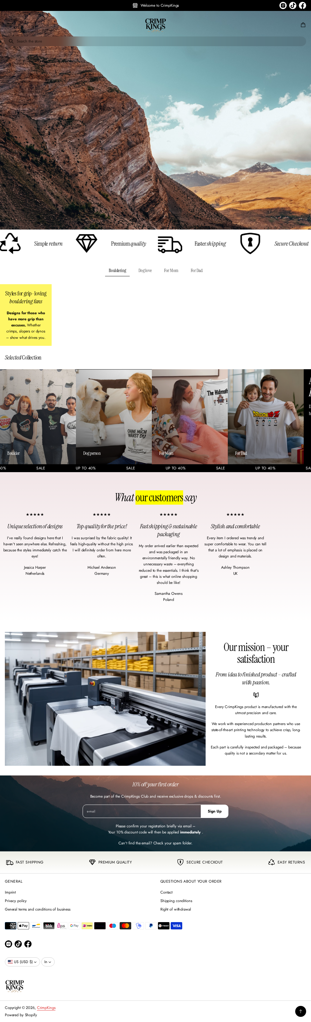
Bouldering (117, 270)
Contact (166, 892)
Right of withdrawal (175, 909)
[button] (302, 25)
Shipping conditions (176, 901)
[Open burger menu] (8, 25)
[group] (155, 120)
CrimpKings (46, 1007)
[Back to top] (300, 1011)
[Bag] (302, 25)
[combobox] (155, 41)
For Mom (171, 270)
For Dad (197, 270)
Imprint (10, 892)
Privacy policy (16, 901)
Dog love (145, 270)
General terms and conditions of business (37, 909)
